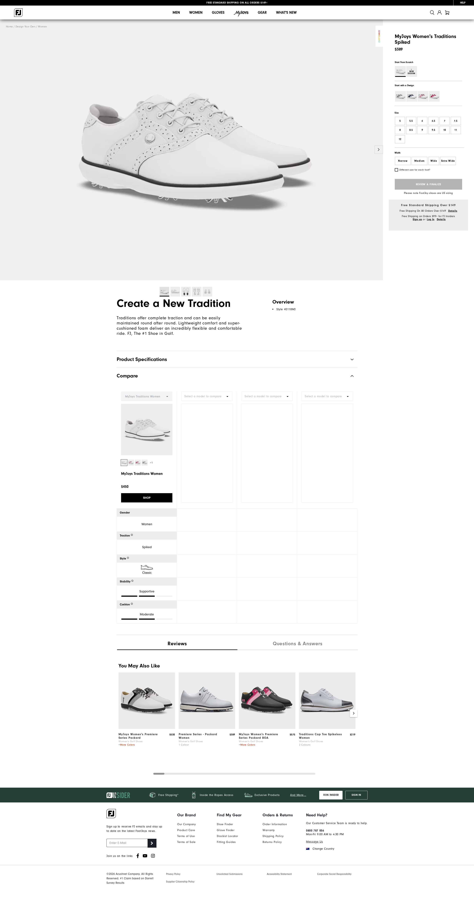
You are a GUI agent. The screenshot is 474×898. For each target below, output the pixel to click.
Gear (262, 12)
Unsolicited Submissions (229, 874)
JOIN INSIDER (331, 795)
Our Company (186, 824)
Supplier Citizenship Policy (180, 881)
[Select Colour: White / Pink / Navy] (423, 96)
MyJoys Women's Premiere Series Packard (138, 736)
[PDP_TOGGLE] (349, 376)
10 (444, 130)
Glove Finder (225, 830)
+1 (151, 462)
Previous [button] (4, 150)
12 (400, 139)
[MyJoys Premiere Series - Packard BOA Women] (267, 728)
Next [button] (379, 150)
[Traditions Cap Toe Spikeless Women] (327, 728)
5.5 (411, 120)
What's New (286, 12)
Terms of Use (186, 836)
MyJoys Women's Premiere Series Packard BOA (258, 736)
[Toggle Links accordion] (186, 815)
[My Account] (439, 12)
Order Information (275, 824)
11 (455, 130)
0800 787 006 (315, 830)
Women (196, 12)
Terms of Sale (186, 842)
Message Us (314, 841)
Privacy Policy (173, 874)
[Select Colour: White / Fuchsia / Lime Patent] (434, 96)
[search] (432, 12)
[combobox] (207, 396)
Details (452, 210)
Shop (147, 497)
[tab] (447, 12)
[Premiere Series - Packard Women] (207, 728)
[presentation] (297, 644)
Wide (433, 160)
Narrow (403, 160)
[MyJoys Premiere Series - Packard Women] (146, 728)
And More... (298, 795)
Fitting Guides (226, 842)
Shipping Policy (273, 836)
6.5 (433, 120)
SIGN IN (356, 795)
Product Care (186, 830)
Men (176, 12)
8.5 (411, 130)
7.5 (455, 120)
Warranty (269, 830)
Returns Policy (272, 842)
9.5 (433, 130)
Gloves (218, 12)
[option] (191, 150)
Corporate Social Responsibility (334, 874)
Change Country (323, 848)
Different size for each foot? (414, 169)
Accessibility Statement (279, 874)
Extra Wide (448, 160)
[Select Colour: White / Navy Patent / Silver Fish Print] (411, 96)
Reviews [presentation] (177, 644)
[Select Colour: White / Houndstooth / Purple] (400, 96)
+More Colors (126, 744)
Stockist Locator (227, 836)
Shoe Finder (225, 824)
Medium (419, 160)
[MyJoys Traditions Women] (191, 150)
